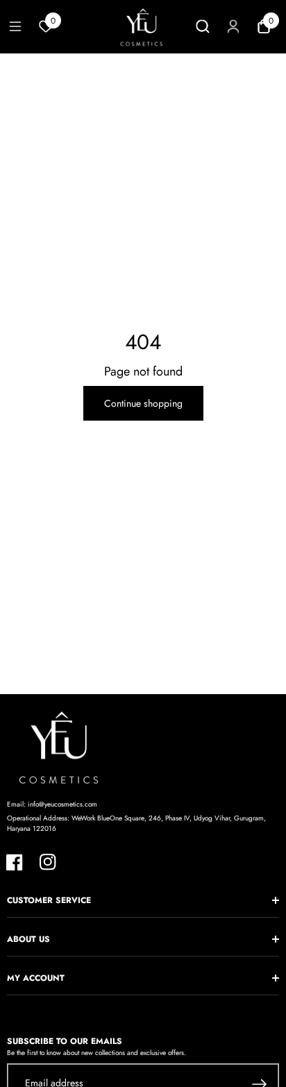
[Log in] (233, 26)
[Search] (203, 26)
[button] (15, 26)
